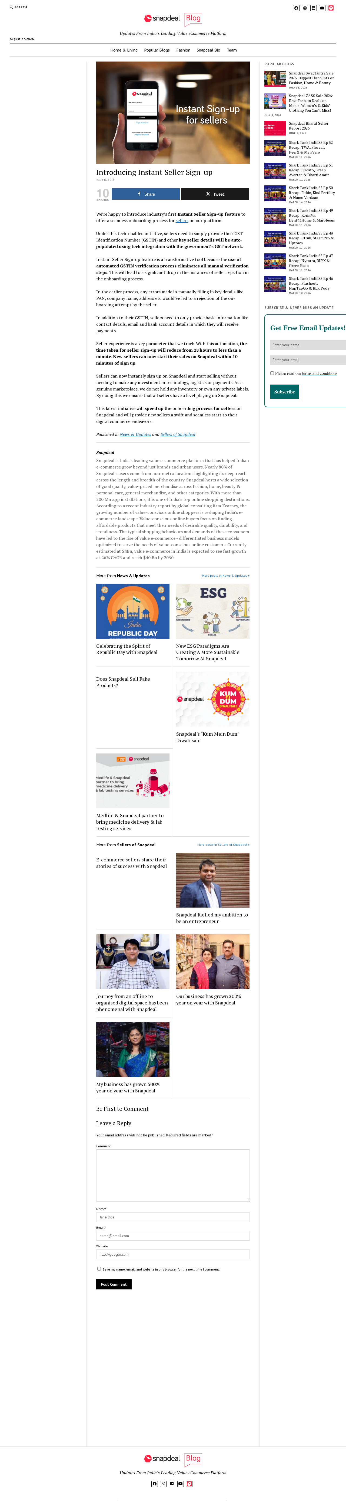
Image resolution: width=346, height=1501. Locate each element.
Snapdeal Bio (208, 50)
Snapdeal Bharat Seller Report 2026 (308, 126)
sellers (182, 220)
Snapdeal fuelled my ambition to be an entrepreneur (212, 917)
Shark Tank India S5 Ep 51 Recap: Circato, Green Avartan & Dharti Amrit (311, 170)
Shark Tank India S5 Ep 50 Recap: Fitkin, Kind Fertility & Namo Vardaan (312, 192)
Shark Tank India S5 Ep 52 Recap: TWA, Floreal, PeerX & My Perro (311, 147)
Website (102, 1246)
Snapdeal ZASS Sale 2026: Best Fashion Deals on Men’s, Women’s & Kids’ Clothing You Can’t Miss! (311, 103)
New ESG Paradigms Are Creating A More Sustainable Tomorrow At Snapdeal (207, 652)
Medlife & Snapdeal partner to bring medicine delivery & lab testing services (130, 821)
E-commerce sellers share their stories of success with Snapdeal (131, 862)
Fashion (183, 50)
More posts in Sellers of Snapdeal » (223, 845)
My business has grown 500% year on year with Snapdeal (128, 1087)
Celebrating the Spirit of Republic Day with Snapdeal (127, 649)
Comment (103, 1146)
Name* (101, 1209)
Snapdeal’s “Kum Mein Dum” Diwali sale (207, 737)
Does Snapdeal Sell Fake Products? (123, 681)
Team (232, 50)
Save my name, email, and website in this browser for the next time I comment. (161, 1269)
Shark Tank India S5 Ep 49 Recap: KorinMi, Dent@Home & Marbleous (312, 215)
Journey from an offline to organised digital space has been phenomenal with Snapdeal (132, 1002)
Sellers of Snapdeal (178, 434)
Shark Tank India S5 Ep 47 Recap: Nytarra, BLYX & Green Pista (311, 260)
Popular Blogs (157, 50)
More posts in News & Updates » (226, 575)
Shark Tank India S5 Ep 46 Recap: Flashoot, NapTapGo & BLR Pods (311, 283)
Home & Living (124, 50)
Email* (101, 1227)
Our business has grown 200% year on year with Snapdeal (208, 999)
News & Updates (135, 434)
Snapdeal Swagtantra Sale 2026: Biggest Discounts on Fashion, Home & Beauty (311, 78)
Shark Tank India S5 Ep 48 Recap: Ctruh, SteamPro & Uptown (311, 238)
